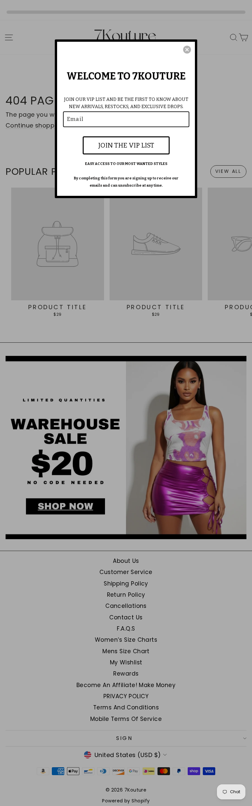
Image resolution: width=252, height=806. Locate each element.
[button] (187, 50)
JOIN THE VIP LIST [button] (126, 145)
